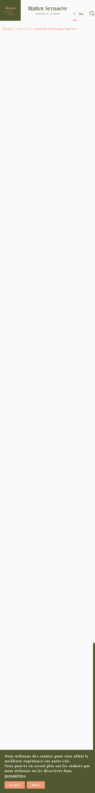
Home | (8, 28)
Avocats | (25, 28)
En (81, 13)
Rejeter (36, 785)
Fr (75, 13)
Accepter (15, 785)
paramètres (15, 775)
